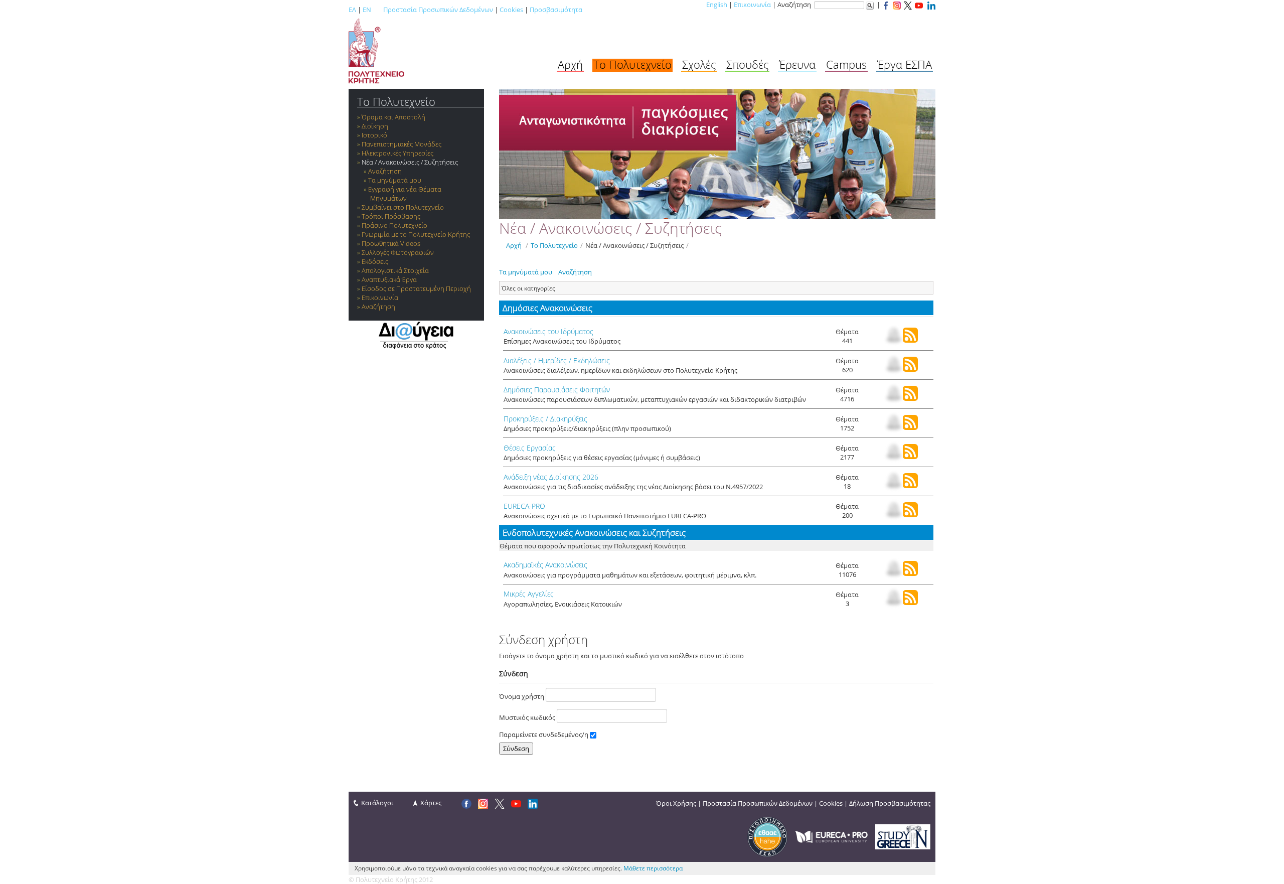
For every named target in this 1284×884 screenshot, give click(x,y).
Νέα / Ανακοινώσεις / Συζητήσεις (410, 162)
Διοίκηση (375, 125)
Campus (846, 64)
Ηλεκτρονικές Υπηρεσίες (397, 153)
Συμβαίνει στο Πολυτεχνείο (403, 207)
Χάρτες (430, 802)
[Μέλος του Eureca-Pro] (831, 835)
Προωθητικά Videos (391, 243)
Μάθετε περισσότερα (653, 868)
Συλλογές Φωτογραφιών (398, 252)
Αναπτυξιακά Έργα (389, 279)
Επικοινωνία (752, 4)
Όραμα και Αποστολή (393, 116)
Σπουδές (747, 64)
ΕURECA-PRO (524, 506)
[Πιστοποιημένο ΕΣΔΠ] (767, 835)
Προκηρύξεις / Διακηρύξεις (545, 418)
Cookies (511, 9)
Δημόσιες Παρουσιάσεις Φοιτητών (557, 389)
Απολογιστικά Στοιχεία (395, 270)
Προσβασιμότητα (556, 9)
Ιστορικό (374, 134)
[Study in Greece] (902, 835)
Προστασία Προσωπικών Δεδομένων (438, 9)
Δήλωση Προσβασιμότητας (889, 803)
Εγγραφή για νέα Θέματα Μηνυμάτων (404, 194)
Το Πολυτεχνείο (632, 64)
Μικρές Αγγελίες (529, 594)
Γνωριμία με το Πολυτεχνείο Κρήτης (416, 234)
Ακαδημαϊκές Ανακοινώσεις (545, 564)
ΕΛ (352, 9)
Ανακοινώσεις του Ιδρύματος (548, 331)
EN (367, 9)
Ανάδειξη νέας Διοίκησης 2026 (551, 477)
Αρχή (570, 64)
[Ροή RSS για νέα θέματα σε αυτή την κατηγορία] (910, 340)
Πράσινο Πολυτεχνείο (394, 225)
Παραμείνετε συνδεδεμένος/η (544, 734)
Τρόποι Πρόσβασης (391, 216)
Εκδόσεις (375, 261)
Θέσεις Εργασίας (530, 448)
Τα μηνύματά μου (394, 180)
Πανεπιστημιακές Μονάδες (401, 144)
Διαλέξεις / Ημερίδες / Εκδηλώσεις (557, 360)
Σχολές (699, 64)
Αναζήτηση (385, 171)
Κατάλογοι (377, 802)
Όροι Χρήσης (676, 803)
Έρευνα (797, 64)
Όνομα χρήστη (522, 696)
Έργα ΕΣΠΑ (904, 64)
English (716, 4)
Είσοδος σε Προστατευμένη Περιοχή (416, 288)
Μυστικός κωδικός (528, 717)
